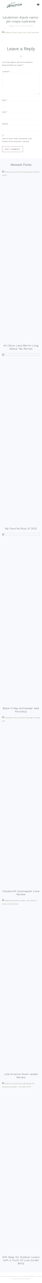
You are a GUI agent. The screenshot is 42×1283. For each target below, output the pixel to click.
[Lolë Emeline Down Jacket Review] (21, 985)
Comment (6, 72)
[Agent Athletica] (14, 6)
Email (4, 112)
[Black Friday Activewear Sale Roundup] (20, 619)
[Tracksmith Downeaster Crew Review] (21, 802)
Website (5, 124)
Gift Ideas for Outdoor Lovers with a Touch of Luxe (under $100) (21, 1260)
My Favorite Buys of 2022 (21, 528)
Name (5, 100)
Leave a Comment (27, 26)
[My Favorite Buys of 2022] (20, 439)
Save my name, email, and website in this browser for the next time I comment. (17, 140)
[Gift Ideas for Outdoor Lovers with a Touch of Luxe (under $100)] (21, 1168)
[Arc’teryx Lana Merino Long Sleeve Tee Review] (21, 256)
